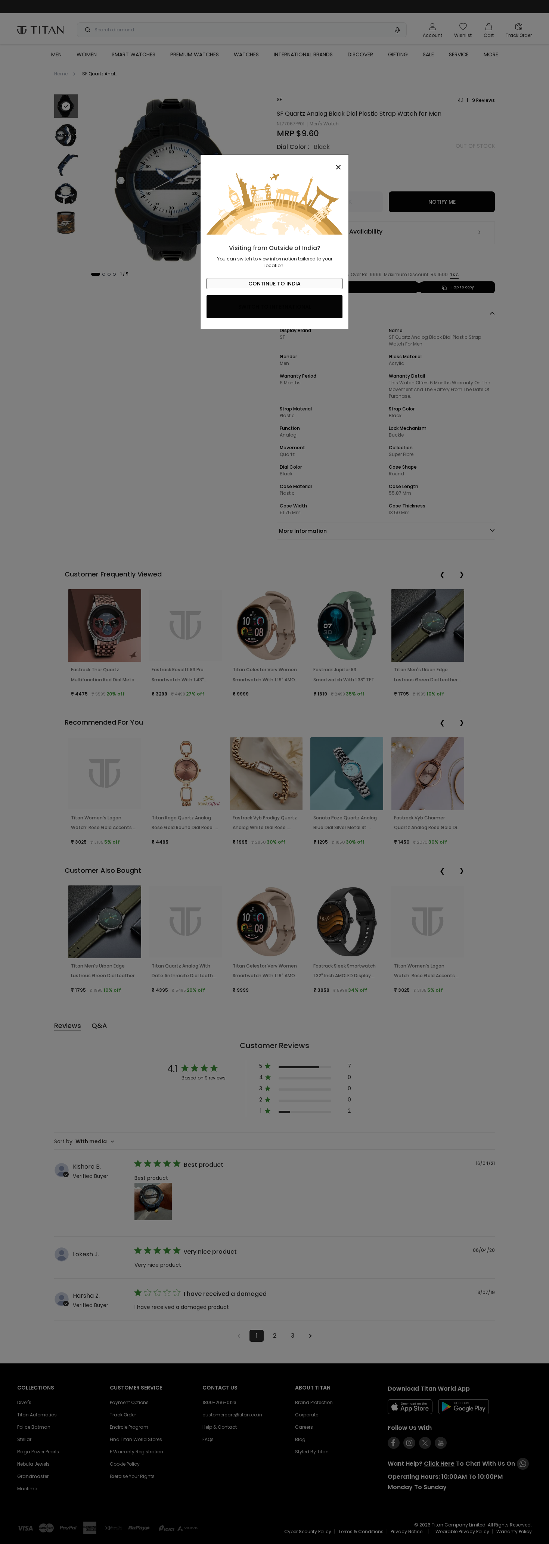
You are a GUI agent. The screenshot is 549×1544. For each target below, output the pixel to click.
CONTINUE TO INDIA (274, 283)
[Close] (274, 163)
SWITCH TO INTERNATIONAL (274, 306)
